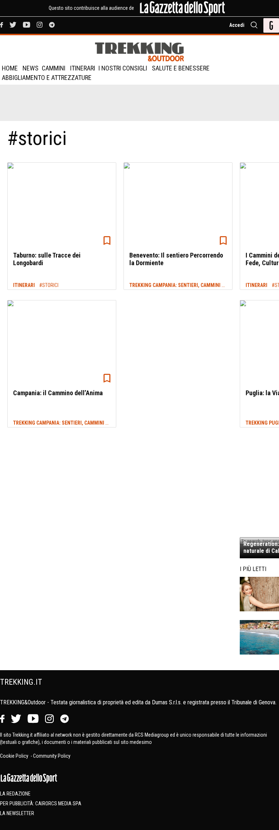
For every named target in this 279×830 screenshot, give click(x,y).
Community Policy (51, 756)
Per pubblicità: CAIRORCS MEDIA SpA (40, 803)
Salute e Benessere (181, 68)
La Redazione (15, 794)
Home (10, 68)
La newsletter (17, 813)
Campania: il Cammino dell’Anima (58, 393)
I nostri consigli (122, 68)
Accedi (236, 25)
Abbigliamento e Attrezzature (47, 77)
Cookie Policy (14, 756)
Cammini (53, 68)
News (31, 68)
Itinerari (82, 68)
